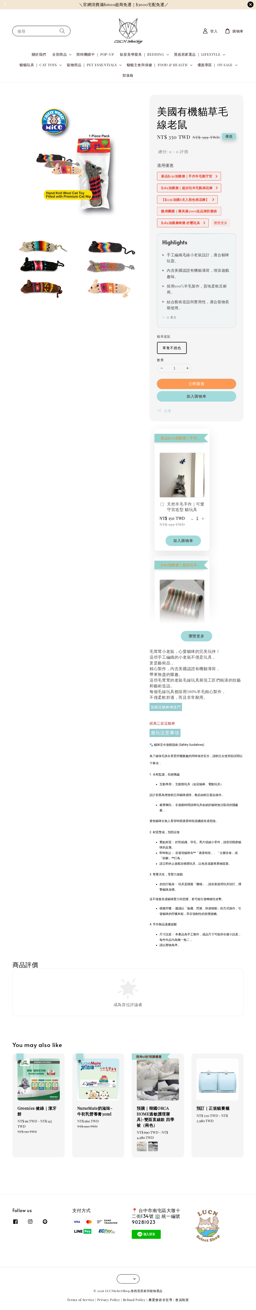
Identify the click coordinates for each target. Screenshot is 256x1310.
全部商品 (59, 54)
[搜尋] (62, 31)
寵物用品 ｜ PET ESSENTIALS (92, 65)
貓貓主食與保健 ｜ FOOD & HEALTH (157, 65)
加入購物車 (196, 396)
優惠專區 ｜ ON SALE (215, 65)
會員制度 (182, 1300)
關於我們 (39, 54)
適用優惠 (165, 165)
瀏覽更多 (220, 223)
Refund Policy (134, 1300)
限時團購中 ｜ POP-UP (95, 54)
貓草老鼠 (163, 336)
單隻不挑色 (171, 347)
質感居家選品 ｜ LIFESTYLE (197, 54)
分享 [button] (167, 410)
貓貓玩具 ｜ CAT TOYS (38, 65)
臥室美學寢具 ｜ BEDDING (142, 54)
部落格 (128, 75)
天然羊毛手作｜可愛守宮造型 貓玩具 (185, 506)
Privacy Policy (108, 1300)
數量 (160, 360)
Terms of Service (80, 1300)
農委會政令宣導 (160, 1300)
